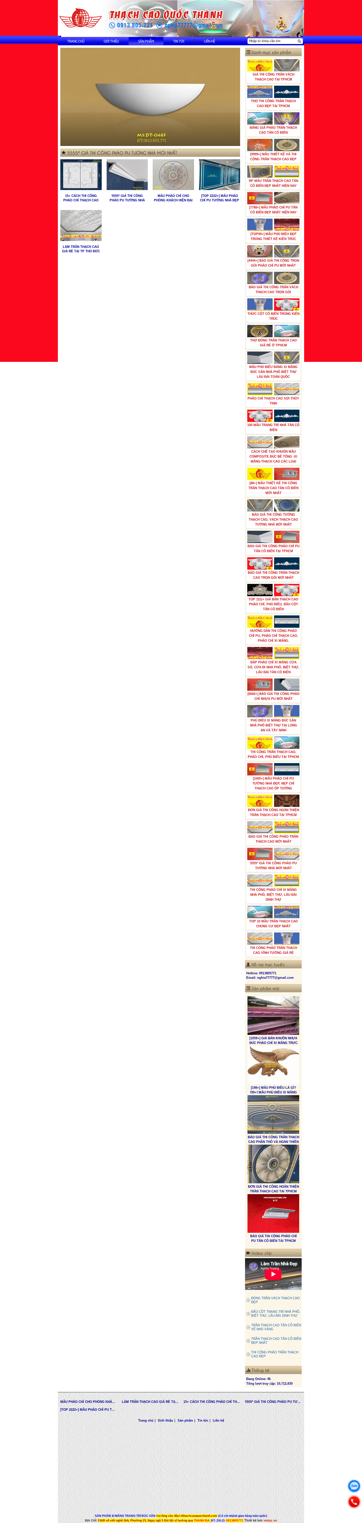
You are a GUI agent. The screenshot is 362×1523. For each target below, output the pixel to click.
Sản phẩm (146, 41)
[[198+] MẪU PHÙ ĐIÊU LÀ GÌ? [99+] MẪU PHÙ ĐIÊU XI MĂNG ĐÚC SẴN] (273, 1015)
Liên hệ (209, 41)
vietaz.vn (270, 1520)
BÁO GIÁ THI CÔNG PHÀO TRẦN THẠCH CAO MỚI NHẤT (273, 839)
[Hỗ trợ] (354, 1502)
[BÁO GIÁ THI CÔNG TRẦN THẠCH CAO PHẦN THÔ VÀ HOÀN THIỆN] (273, 1065)
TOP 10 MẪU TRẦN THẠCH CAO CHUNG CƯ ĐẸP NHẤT (273, 923)
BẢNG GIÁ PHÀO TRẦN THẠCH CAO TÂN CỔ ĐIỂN (273, 130)
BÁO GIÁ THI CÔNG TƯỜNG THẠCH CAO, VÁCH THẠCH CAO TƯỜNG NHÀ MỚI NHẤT (273, 519)
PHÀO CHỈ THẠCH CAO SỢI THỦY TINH (273, 401)
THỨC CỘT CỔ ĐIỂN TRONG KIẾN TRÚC (273, 316)
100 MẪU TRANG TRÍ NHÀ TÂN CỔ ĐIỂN (273, 427)
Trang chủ (75, 41)
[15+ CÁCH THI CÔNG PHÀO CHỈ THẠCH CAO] (81, 174)
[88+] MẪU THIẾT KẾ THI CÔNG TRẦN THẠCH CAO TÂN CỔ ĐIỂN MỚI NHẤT (273, 488)
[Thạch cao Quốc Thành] (80, 18)
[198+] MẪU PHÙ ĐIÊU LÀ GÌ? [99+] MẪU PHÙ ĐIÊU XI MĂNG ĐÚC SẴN (273, 1042)
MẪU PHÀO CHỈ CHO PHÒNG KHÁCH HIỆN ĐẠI (173, 198)
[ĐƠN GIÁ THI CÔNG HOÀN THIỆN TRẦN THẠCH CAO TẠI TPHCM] (273, 1114)
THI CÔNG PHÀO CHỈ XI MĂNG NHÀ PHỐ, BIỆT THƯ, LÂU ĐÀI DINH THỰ (273, 894)
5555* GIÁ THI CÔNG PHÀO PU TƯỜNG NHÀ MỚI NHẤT (127, 198)
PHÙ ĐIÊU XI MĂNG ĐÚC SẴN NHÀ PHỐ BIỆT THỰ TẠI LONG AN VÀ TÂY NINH (273, 725)
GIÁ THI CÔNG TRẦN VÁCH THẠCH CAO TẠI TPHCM (273, 77)
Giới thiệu (111, 41)
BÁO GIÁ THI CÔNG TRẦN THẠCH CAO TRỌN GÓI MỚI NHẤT (273, 575)
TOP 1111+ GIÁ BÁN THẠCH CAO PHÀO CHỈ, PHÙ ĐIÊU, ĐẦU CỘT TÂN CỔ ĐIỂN (273, 604)
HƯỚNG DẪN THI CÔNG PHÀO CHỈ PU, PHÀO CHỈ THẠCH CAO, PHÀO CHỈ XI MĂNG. (273, 635)
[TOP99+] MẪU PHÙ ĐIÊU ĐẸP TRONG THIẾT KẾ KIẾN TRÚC (273, 236)
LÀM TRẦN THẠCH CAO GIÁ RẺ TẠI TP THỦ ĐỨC (81, 249)
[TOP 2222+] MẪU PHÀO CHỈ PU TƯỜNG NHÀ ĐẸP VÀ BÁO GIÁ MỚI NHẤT (219, 198)
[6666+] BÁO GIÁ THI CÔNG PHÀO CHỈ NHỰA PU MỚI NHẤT (273, 696)
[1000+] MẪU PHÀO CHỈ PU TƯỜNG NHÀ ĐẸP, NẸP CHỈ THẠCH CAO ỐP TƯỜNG (273, 783)
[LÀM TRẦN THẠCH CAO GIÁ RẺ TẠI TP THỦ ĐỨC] (81, 225)
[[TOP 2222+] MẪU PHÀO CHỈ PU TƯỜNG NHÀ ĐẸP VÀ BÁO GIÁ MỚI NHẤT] (219, 174)
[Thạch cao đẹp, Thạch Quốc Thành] (150, 97)
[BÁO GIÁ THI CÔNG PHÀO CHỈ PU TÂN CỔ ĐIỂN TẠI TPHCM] (273, 1164)
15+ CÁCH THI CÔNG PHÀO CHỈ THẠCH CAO (81, 198)
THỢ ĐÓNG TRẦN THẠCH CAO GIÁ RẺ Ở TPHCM (273, 342)
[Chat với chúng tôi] (354, 1486)
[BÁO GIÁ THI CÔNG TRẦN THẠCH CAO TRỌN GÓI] (273, 1213)
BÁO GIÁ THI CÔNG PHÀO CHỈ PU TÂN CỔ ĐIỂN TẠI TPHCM (273, 548)
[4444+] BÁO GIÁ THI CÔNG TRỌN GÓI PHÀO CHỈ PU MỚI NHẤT (273, 263)
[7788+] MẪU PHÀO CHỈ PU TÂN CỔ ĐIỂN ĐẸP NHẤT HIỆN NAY (273, 210)
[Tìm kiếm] (299, 41)
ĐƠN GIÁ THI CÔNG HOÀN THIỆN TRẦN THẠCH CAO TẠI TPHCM (273, 812)
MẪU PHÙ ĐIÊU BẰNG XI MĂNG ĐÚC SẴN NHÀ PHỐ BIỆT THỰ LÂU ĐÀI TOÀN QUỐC (273, 372)
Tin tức (179, 41)
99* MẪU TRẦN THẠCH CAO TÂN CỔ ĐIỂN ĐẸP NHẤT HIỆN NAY (273, 183)
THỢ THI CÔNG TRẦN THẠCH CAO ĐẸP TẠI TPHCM (273, 103)
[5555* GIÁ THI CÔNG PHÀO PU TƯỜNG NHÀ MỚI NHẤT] (127, 174)
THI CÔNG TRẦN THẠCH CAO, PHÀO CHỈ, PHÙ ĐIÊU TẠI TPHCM (273, 754)
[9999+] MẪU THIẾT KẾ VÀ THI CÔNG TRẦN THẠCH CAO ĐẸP (273, 156)
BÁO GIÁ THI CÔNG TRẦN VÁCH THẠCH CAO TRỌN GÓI (273, 289)
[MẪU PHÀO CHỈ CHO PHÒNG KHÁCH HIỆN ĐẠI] (173, 174)
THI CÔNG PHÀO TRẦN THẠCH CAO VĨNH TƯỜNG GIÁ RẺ (273, 950)
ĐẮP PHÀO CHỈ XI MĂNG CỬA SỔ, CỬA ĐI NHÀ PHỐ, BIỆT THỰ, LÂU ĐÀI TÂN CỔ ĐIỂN (273, 667)
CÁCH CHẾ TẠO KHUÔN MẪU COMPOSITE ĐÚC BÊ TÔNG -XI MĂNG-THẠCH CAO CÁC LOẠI (273, 456)
